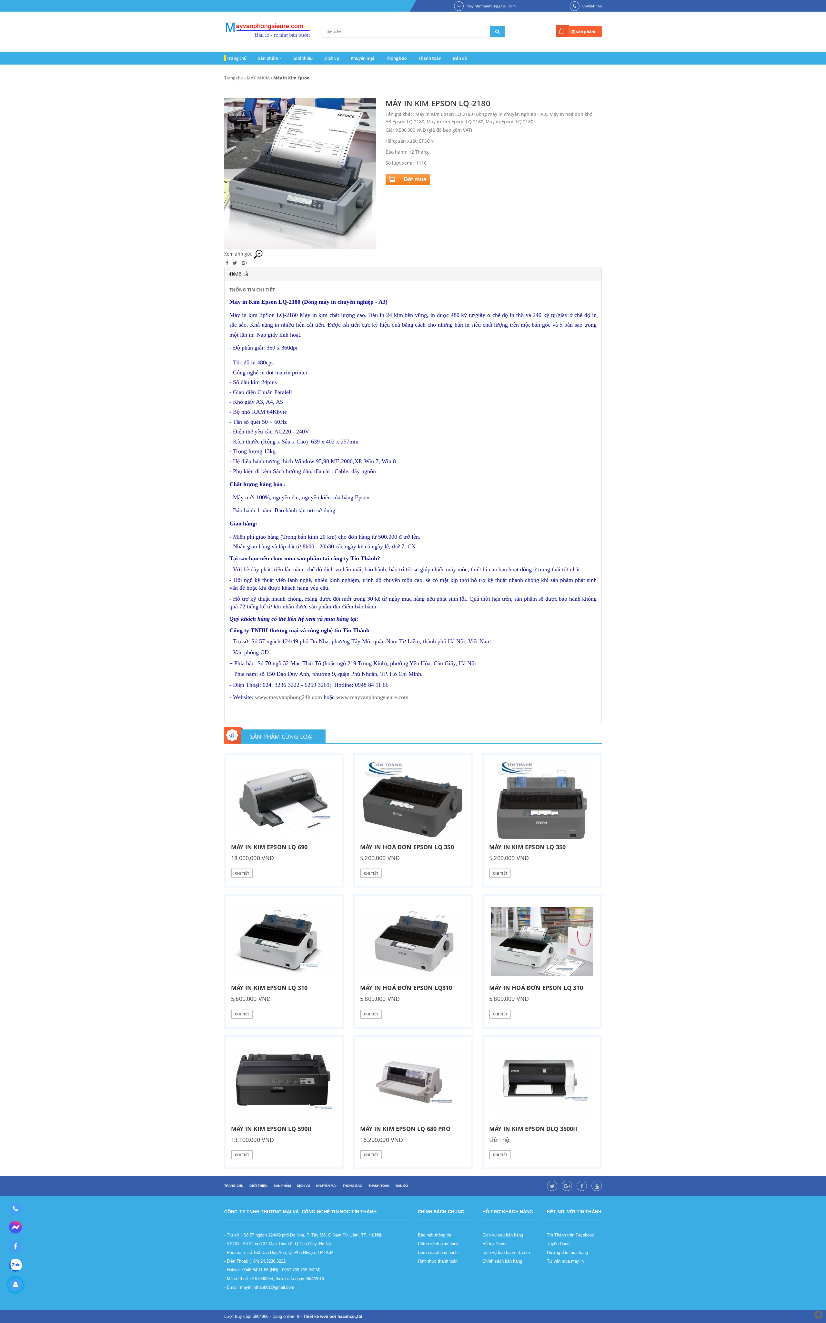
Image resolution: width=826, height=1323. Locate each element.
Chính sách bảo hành (438, 1252)
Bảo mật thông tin (434, 1235)
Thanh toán (429, 58)
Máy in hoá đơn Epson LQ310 (406, 988)
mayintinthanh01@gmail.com (491, 6)
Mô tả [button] (241, 274)
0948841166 (592, 6)
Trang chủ (237, 58)
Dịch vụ (331, 58)
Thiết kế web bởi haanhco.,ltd (332, 1316)
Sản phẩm (268, 58)
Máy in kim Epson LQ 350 (527, 847)
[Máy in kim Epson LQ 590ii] (284, 1082)
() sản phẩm (582, 31)
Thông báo (396, 58)
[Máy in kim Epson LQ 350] (542, 800)
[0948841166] (15, 1209)
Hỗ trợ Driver (494, 1243)
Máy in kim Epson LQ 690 (269, 847)
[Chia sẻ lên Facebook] (228, 263)
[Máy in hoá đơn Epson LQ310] (413, 941)
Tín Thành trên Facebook (570, 1235)
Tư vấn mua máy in (565, 1261)
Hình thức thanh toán (438, 1261)
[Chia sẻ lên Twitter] (235, 263)
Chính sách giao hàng (438, 1243)
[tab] (413, 274)
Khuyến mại (362, 58)
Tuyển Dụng (558, 1243)
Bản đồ (460, 58)
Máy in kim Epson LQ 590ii (271, 1129)
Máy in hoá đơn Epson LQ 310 (536, 988)
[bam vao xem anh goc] (300, 173)
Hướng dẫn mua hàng (567, 1252)
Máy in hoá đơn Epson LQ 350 (407, 847)
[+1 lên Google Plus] (244, 263)
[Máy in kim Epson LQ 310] (284, 941)
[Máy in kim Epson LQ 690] (284, 800)
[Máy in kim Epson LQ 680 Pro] (413, 1082)
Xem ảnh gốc (238, 254)
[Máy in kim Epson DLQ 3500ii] (542, 1082)
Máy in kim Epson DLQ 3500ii (533, 1129)
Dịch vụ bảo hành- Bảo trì (506, 1252)
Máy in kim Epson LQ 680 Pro (405, 1129)
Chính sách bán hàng (502, 1261)
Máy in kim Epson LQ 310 (269, 988)
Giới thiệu (303, 58)
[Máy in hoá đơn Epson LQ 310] (542, 941)
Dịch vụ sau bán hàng (502, 1235)
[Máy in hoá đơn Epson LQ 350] (413, 800)
